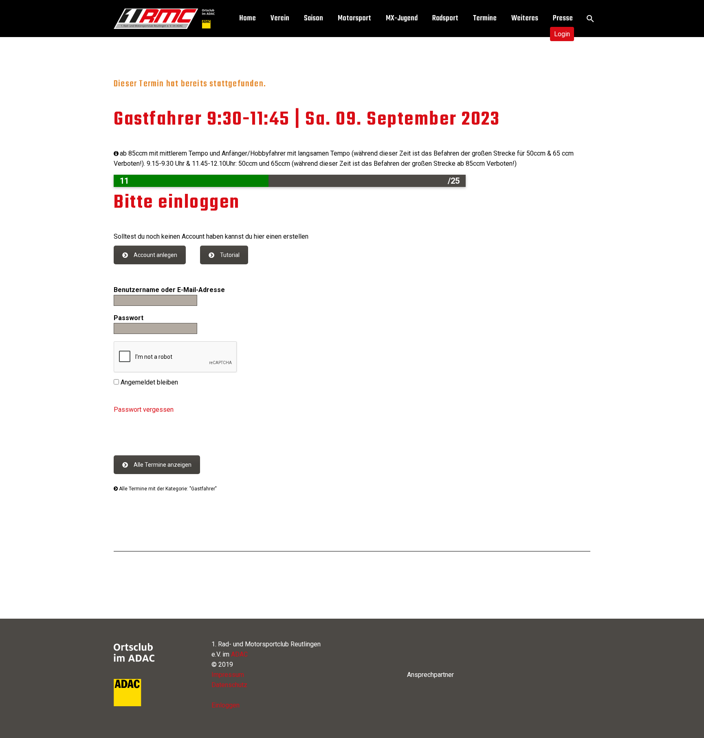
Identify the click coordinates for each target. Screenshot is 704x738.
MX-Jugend (402, 18)
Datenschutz (229, 685)
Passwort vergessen (144, 409)
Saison (313, 18)
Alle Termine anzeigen (162, 464)
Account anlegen (155, 255)
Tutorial (230, 255)
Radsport (445, 18)
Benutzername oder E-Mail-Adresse (169, 290)
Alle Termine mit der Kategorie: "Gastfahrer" (167, 489)
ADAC (239, 654)
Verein (280, 18)
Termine (485, 18)
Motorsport (354, 18)
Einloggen (225, 705)
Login (562, 34)
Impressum (227, 675)
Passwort (128, 318)
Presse (563, 18)
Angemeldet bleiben (148, 382)
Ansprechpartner (430, 675)
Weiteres (524, 18)
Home (247, 18)
